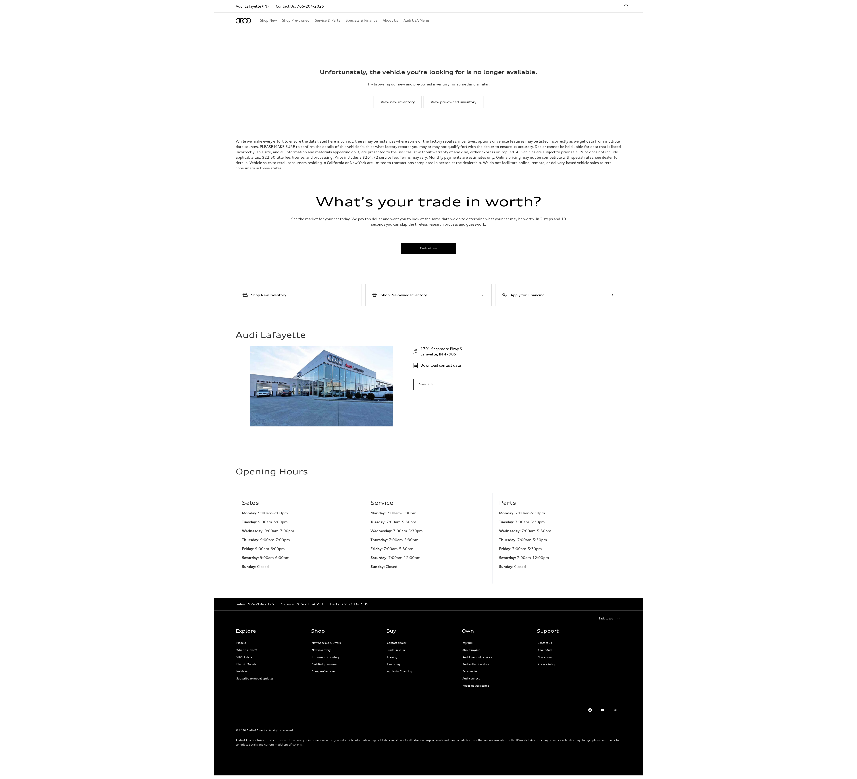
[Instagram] (615, 710)
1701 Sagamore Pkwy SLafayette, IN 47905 (441, 351)
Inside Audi (243, 671)
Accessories (469, 671)
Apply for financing (399, 671)
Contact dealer (396, 642)
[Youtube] (602, 710)
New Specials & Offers (326, 642)
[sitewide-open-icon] (626, 7)
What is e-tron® (246, 650)
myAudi (467, 642)
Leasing (392, 657)
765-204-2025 (310, 6)
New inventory (321, 650)
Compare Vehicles (323, 671)
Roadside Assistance (475, 685)
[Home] (243, 20)
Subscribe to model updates (254, 678)
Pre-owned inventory (325, 657)
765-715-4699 (309, 604)
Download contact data (440, 365)
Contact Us (545, 642)
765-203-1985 (354, 604)
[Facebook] (590, 710)
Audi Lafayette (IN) (252, 6)
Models (241, 642)
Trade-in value (396, 650)
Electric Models (246, 664)
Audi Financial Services (477, 657)
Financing (393, 664)
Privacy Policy (546, 664)
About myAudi (471, 650)
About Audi (545, 650)
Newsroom (545, 657)
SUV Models (244, 657)
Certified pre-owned (325, 664)
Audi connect (471, 678)
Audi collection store (475, 664)
